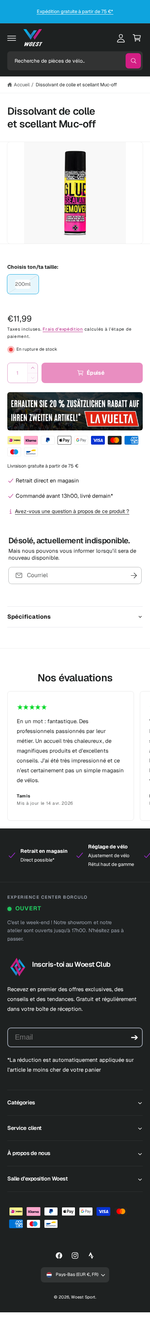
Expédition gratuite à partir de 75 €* (75, 11)
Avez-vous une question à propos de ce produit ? (72, 511)
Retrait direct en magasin (47, 480)
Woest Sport (83, 1297)
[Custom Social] (91, 1256)
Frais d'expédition (63, 329)
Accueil (21, 85)
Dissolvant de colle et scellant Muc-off (76, 85)
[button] (12, 38)
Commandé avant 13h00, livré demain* (64, 495)
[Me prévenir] (134, 575)
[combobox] (75, 60)
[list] (75, 756)
